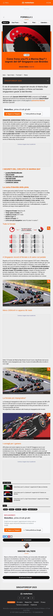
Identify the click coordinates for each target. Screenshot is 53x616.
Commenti (27, 540)
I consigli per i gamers (11, 182)
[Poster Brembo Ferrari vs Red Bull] (26, 426)
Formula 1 (19, 75)
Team (25, 22)
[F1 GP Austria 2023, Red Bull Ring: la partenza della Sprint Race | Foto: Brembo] (26, 293)
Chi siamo (20, 602)
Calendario (44, 22)
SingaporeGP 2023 (32, 509)
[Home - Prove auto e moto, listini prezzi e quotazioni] (28, 3)
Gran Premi (15, 22)
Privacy (43, 602)
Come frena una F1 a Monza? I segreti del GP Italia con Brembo (30, 487)
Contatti (36, 602)
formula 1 (11, 509)
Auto (4, 75)
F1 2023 (24, 509)
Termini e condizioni (22, 605)
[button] (20, 598)
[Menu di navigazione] (6, 2)
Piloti (33, 22)
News (5, 22)
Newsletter (11, 602)
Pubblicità (34, 605)
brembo (5, 509)
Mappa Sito (28, 602)
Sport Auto (11, 75)
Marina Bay (18, 509)
